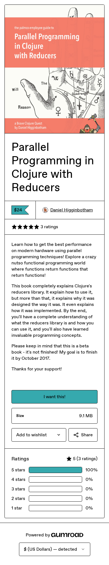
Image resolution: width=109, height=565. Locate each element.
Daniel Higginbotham (71, 210)
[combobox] (38, 435)
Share (87, 434)
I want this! (54, 396)
